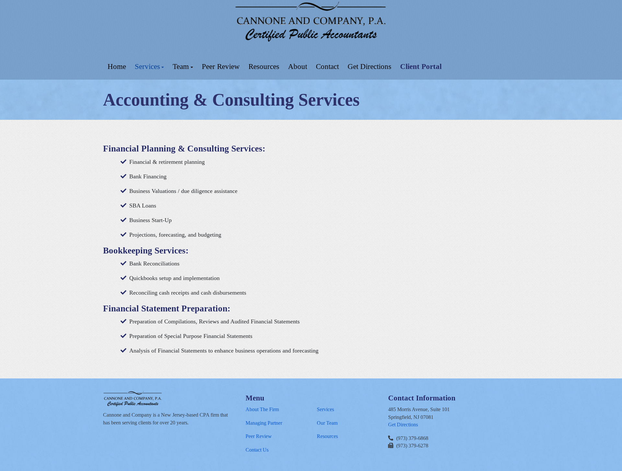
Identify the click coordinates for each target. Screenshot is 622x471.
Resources (327, 436)
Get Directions (403, 424)
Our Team (327, 423)
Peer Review (259, 436)
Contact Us (257, 450)
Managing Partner (264, 423)
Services (325, 409)
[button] (149, 67)
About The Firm (262, 409)
